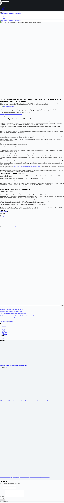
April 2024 (3, 330)
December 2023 (4, 334)
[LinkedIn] (4, 210)
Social (3, 17)
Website (1, 488)
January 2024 (4, 333)
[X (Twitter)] (1, 210)
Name (1, 485)
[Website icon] (0, 215)
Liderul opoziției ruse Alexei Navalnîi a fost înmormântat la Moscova (11, 114)
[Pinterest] (3, 210)
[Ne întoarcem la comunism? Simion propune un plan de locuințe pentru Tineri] (19, 363)
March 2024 (4, 331)
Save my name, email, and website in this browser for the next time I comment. (13, 498)
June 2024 (3, 328)
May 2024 (3, 329)
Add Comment (2, 496)
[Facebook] (0, 210)
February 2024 (4, 332)
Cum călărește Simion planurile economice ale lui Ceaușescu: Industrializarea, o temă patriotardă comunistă (17, 315)
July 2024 (3, 327)
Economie (3, 18)
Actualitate (3, 15)
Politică (3, 16)
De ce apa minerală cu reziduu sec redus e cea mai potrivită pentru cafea (11, 309)
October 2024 (4, 326)
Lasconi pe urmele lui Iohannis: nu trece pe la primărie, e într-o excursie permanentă (13, 313)
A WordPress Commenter (4, 321)
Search (1, 304)
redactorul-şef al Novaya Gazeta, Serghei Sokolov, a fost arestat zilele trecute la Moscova (27, 166)
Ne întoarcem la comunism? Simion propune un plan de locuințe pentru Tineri (12, 311)
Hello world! (11, 321)
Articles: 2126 (2, 216)
